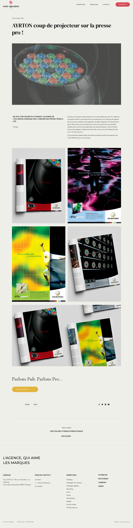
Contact (106, 4)
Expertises (81, 4)
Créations (94, 4)
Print (35, 404)
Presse (27, 404)
